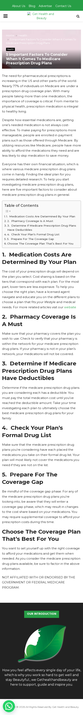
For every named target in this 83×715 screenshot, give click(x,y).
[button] (9, 706)
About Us (18, 6)
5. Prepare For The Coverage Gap (30, 239)
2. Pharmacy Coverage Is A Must (30, 221)
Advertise (45, 6)
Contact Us (63, 6)
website (70, 307)
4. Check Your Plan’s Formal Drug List (33, 234)
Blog (32, 6)
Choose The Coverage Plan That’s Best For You (40, 243)
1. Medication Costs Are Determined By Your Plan (40, 216)
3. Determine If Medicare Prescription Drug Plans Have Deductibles (41, 228)
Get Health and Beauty (65, 706)
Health (10, 49)
